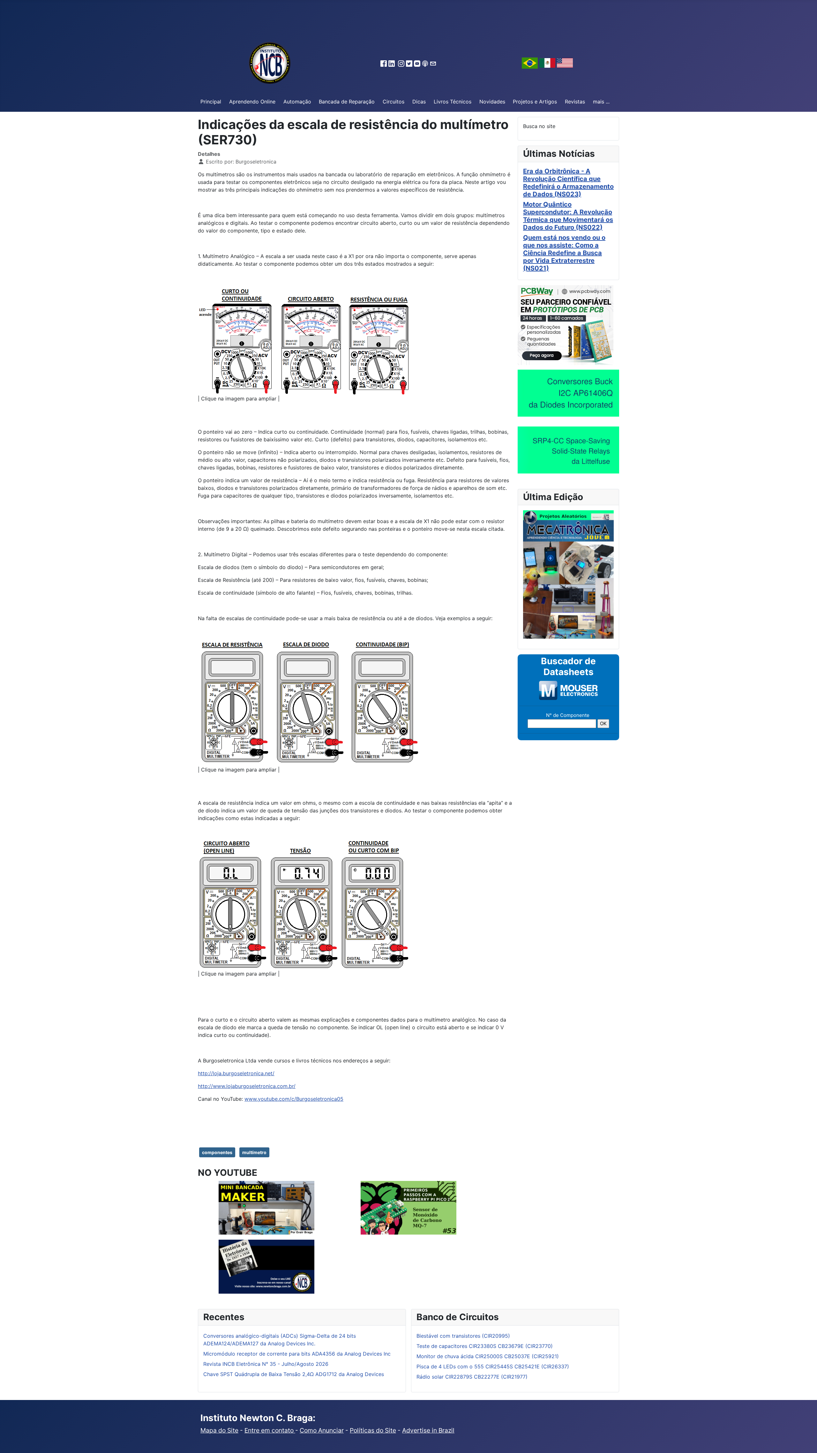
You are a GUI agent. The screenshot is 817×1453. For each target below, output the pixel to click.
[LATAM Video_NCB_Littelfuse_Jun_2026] (568, 449)
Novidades (492, 101)
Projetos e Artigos (535, 101)
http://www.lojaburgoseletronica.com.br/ (247, 1086)
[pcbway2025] (565, 324)
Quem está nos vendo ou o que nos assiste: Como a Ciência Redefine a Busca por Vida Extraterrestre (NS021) (564, 253)
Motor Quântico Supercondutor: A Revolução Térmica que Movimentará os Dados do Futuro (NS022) (568, 216)
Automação (297, 101)
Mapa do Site (219, 1430)
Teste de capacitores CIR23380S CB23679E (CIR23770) (484, 1346)
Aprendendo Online (252, 101)
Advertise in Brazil (428, 1430)
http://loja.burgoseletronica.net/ (236, 1073)
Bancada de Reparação (347, 101)
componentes (217, 1152)
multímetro (254, 1152)
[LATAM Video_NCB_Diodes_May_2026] (568, 393)
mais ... (601, 101)
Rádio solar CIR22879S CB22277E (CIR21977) (472, 1376)
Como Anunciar (322, 1430)
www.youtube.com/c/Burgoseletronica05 (293, 1099)
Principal (210, 101)
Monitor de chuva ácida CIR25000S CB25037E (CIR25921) (487, 1356)
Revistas (575, 101)
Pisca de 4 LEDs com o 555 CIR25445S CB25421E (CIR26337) (492, 1366)
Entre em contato (269, 1430)
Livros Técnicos (452, 101)
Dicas (419, 101)
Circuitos (393, 101)
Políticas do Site (373, 1430)
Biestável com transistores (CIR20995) (463, 1336)
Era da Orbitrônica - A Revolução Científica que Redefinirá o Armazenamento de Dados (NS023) (568, 182)
